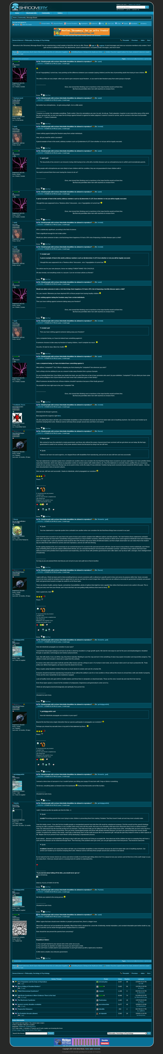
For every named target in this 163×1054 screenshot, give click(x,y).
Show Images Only (18, 1030)
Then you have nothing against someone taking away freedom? (62, 330)
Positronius (103, 1000)
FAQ (102, 23)
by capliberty (141, 1010)
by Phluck (141, 1002)
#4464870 (40, 642)
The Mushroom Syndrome (26, 1000)
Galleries (94, 23)
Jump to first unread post (21, 59)
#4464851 (40, 572)
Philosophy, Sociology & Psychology (37, 40)
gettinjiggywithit (103, 704)
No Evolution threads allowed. (28, 1013)
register (102, 45)
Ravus (100, 431)
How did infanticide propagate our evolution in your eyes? (58, 713)
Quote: (44, 451)
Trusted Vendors (71, 23)
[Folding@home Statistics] (17, 936)
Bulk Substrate (24, 52)
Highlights (84, 23)
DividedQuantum (31, 1026)
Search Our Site (121, 4)
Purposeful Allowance (25, 1009)
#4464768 (40, 407)
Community (46, 13)
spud (99, 61)
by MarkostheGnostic (141, 997)
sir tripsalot (103, 1013)
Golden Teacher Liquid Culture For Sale (119, 52)
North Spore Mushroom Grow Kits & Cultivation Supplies (49, 52)
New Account (120, 9)
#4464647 (40, 224)
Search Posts (58, 23)
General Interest (17, 40)
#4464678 (40, 323)
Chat (119, 23)
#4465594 (40, 892)
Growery (144, 23)
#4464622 (40, 100)
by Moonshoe (141, 993)
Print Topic (37, 1030)
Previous (134, 40)
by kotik (141, 983)
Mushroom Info (31, 13)
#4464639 (40, 153)
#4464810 (40, 521)
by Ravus (141, 988)
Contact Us (135, 9)
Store (126, 23)
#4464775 (40, 433)
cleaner (101, 991)
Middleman (22, 1026)
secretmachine (104, 1004)
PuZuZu (100, 890)
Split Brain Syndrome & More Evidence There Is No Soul (36, 995)
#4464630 (40, 128)
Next (148, 40)
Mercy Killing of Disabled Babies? (29, 986)
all (22, 983)
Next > (142, 59)
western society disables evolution (29, 1004)
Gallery (60, 13)
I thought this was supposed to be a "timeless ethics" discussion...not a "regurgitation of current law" (85, 258)
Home (17, 13)
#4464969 (40, 776)
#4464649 (40, 249)
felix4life (102, 1009)
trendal (100, 126)
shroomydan (103, 982)
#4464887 (40, 706)
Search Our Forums (134, 4)
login (93, 45)
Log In (128, 9)
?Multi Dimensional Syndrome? (28, 991)
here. (59, 416)
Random (134, 23)
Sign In (17, 24)
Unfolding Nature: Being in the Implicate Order (86, 52)
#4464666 (40, 284)
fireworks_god (103, 519)
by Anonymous (141, 1015)
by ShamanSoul (141, 1006)
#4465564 (40, 805)
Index (143, 40)
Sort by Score (29, 1030)
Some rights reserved (92, 1049)
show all (148, 59)
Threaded (125, 40)
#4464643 (40, 194)
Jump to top (17, 961)
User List (111, 23)
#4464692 (40, 358)
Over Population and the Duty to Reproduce (32, 982)
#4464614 (40, 63)
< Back (128, 59)
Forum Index (46, 23)
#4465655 (40, 916)
